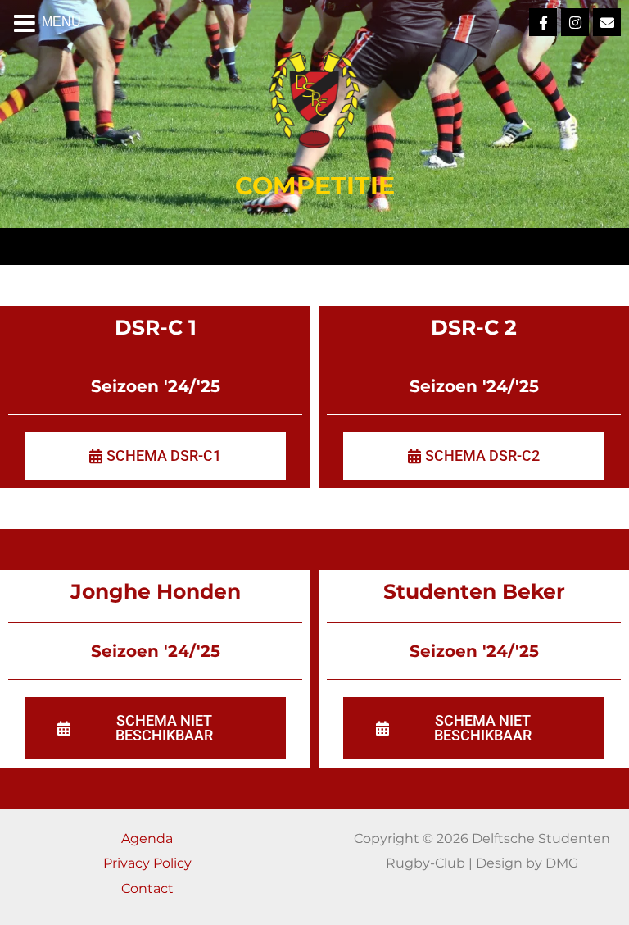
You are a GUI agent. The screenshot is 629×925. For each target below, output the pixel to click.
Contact (147, 888)
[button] (155, 728)
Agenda (147, 838)
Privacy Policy (147, 862)
